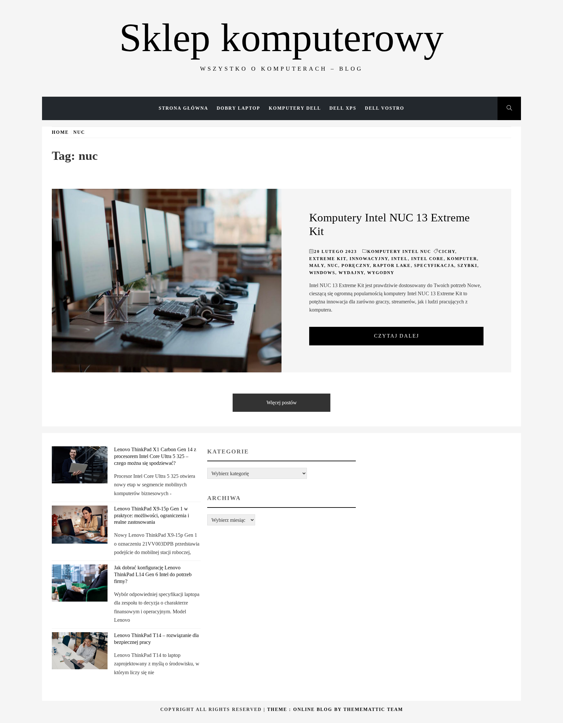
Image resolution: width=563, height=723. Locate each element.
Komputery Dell (295, 108)
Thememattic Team (373, 709)
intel (399, 258)
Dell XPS (342, 108)
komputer (462, 258)
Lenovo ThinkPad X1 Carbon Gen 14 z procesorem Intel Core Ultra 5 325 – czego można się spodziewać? (155, 456)
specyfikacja (434, 265)
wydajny (351, 272)
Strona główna (183, 108)
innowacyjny (369, 258)
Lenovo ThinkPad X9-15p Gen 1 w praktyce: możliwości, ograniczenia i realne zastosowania (151, 515)
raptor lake (392, 265)
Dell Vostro (384, 108)
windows (322, 272)
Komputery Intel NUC (399, 251)
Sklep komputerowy (281, 37)
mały (316, 265)
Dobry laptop (238, 108)
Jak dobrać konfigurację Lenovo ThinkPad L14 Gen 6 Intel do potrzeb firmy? (153, 574)
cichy (447, 251)
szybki (467, 265)
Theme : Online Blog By (305, 709)
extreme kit (327, 258)
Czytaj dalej (396, 336)
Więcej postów (282, 402)
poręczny (355, 265)
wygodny (380, 272)
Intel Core (427, 258)
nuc (332, 265)
